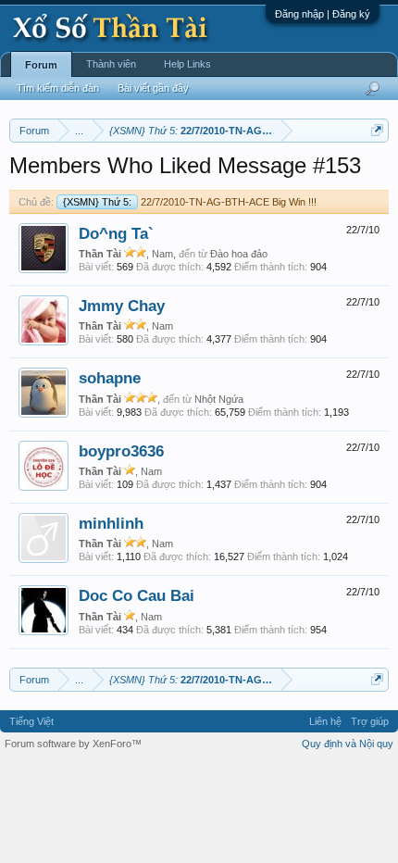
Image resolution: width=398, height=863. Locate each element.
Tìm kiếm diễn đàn (58, 88)
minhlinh (111, 523)
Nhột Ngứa (218, 399)
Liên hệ (325, 721)
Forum (41, 64)
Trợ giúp (370, 721)
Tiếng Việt (31, 721)
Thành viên (111, 63)
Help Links (187, 63)
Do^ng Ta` (116, 233)
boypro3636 (121, 451)
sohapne (110, 378)
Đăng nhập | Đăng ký (322, 13)
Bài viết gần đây (153, 88)
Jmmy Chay (122, 305)
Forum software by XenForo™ (73, 743)
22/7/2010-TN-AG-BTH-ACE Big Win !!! (190, 201)
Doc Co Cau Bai (136, 595)
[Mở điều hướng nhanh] (377, 130)
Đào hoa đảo (238, 253)
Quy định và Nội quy (347, 743)
